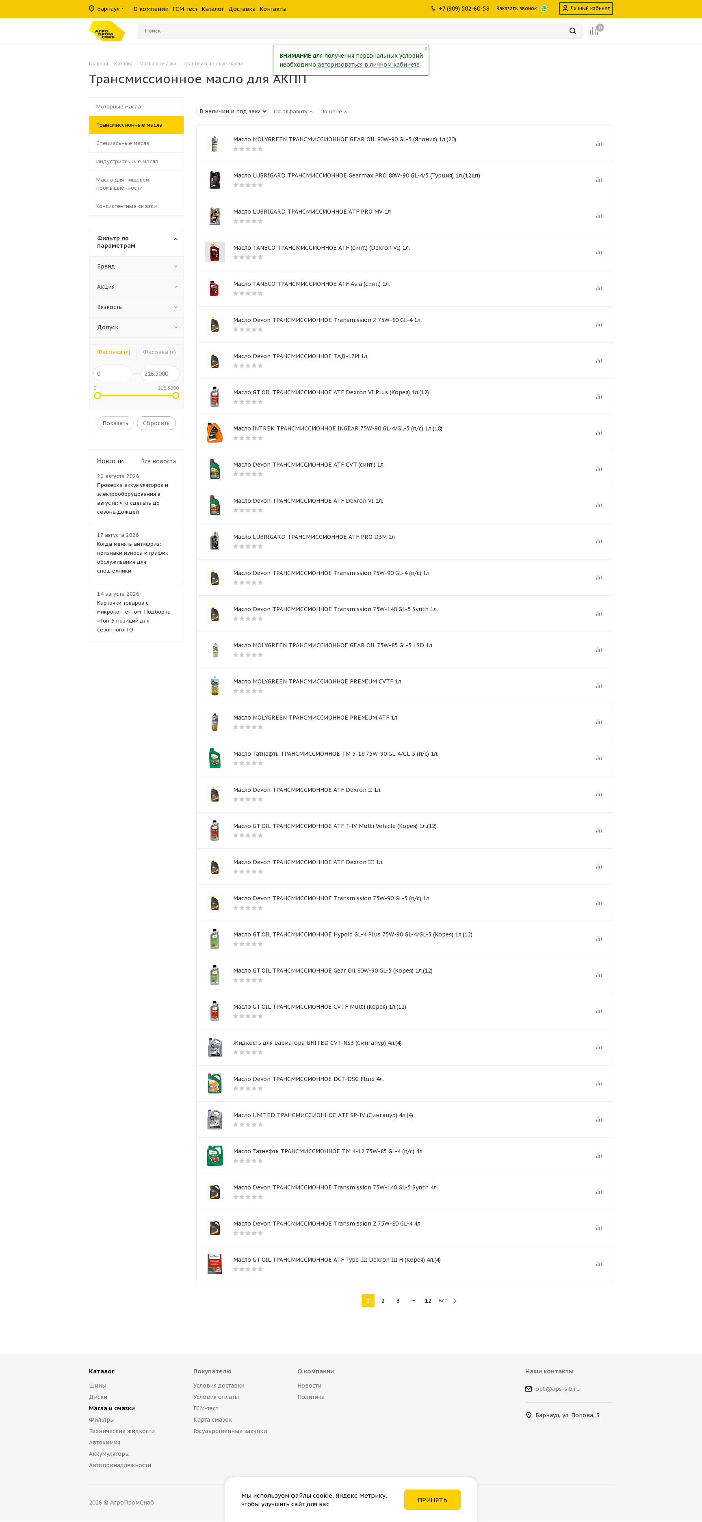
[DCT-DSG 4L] (215, 1083)
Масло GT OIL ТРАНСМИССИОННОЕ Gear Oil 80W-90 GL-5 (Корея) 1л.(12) (333, 970)
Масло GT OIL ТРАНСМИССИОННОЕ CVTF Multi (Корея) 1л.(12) (319, 1006)
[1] (215, 288)
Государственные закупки (230, 1431)
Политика (311, 1397)
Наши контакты (549, 1371)
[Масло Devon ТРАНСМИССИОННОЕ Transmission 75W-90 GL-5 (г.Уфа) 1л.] (215, 903)
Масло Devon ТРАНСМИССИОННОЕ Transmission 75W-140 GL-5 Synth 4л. (335, 1187)
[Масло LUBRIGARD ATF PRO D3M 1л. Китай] (215, 541)
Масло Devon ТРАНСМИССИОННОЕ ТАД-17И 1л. (300, 356)
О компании (315, 1371)
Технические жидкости (122, 1431)
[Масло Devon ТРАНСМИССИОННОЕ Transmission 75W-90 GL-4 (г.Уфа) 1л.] (215, 577)
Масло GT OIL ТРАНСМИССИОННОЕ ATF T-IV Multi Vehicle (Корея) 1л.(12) (335, 826)
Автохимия (104, 1442)
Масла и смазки (112, 1408)
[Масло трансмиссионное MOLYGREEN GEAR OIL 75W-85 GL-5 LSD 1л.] (215, 650)
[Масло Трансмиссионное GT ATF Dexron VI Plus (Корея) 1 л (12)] (215, 397)
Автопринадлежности (120, 1465)
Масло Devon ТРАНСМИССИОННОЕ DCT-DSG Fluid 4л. (308, 1079)
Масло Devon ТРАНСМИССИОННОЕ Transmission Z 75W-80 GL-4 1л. (327, 320)
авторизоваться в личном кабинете (369, 64)
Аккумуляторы (109, 1453)
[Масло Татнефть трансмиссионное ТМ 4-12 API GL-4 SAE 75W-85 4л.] (215, 1156)
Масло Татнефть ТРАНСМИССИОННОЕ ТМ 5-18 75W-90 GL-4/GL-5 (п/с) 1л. (335, 753)
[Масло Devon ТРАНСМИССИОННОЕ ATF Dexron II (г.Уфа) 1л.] (215, 794)
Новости (309, 1385)
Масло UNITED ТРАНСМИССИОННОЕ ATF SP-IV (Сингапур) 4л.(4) (323, 1115)
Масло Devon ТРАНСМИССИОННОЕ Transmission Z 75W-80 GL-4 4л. (327, 1223)
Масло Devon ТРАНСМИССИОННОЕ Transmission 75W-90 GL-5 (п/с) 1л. (332, 898)
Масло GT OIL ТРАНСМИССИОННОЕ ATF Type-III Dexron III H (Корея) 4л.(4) (337, 1259)
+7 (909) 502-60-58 (464, 8)
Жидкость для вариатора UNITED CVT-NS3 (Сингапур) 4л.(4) (317, 1042)
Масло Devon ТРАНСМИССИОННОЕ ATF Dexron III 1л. (308, 862)
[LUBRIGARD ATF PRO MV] (215, 216)
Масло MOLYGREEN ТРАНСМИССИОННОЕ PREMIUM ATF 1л (315, 717)
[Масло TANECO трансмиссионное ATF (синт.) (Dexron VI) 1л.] (215, 252)
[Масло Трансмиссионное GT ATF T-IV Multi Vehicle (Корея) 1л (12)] (215, 830)
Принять (432, 1500)
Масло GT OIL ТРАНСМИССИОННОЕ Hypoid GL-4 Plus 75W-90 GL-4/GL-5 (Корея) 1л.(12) (352, 934)
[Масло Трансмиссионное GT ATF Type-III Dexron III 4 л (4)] (215, 1264)
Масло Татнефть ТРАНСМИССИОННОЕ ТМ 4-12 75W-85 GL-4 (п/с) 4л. (328, 1151)
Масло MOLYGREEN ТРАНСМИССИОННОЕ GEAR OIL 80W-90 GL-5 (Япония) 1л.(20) (344, 139)
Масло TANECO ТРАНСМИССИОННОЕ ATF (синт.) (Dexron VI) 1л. (321, 247)
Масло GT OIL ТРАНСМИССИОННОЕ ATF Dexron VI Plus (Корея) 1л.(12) (331, 392)
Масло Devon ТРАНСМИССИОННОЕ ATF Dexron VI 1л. (308, 500)
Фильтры (102, 1419)
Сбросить (156, 423)
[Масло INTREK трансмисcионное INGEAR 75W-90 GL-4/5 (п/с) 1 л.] (215, 433)
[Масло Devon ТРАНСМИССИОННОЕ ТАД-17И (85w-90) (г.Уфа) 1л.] (215, 360)
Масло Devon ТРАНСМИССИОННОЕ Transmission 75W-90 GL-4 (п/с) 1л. (332, 573)
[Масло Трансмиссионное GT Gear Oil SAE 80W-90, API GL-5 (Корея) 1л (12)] (215, 975)
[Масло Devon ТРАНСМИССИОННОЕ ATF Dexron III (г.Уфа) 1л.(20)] (215, 866)
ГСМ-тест (205, 1408)
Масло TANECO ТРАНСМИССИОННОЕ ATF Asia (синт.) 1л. (311, 284)
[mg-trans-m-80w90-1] (215, 144)
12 (428, 1300)
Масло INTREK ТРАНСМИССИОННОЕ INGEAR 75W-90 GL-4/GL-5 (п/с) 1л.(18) (337, 428)
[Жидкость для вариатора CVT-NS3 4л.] (215, 1047)
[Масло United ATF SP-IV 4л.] (215, 1119)
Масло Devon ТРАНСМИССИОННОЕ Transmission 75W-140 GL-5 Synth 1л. (335, 609)
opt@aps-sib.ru (557, 1389)
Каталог (102, 1371)
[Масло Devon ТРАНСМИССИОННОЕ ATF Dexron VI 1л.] (215, 505)
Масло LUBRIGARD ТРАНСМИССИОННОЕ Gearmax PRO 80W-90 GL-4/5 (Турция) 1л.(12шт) (356, 175)
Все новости (158, 461)
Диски (98, 1397)
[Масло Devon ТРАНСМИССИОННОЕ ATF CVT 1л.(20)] (215, 469)
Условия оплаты (216, 1397)
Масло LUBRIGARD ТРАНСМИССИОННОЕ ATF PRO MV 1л (312, 211)
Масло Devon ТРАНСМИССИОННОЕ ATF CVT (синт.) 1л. (309, 464)
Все (443, 1300)
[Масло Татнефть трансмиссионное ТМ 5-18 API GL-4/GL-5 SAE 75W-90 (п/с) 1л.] (215, 758)
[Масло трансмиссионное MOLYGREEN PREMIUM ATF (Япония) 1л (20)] (215, 722)
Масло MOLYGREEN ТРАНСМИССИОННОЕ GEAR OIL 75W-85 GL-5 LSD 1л (332, 645)
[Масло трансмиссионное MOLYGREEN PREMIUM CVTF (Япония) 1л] (215, 686)
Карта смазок (212, 1419)
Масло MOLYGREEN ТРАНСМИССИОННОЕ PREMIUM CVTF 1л (317, 681)
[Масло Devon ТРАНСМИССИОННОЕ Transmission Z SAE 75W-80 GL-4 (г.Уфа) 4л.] (215, 1228)
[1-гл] (215, 180)
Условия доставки (219, 1385)
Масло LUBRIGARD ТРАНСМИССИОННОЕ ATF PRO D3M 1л (314, 536)
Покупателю (212, 1371)
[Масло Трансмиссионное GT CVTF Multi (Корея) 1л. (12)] (215, 1011)
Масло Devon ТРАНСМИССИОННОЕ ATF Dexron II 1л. (307, 789)
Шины (97, 1385)
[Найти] (573, 31)
